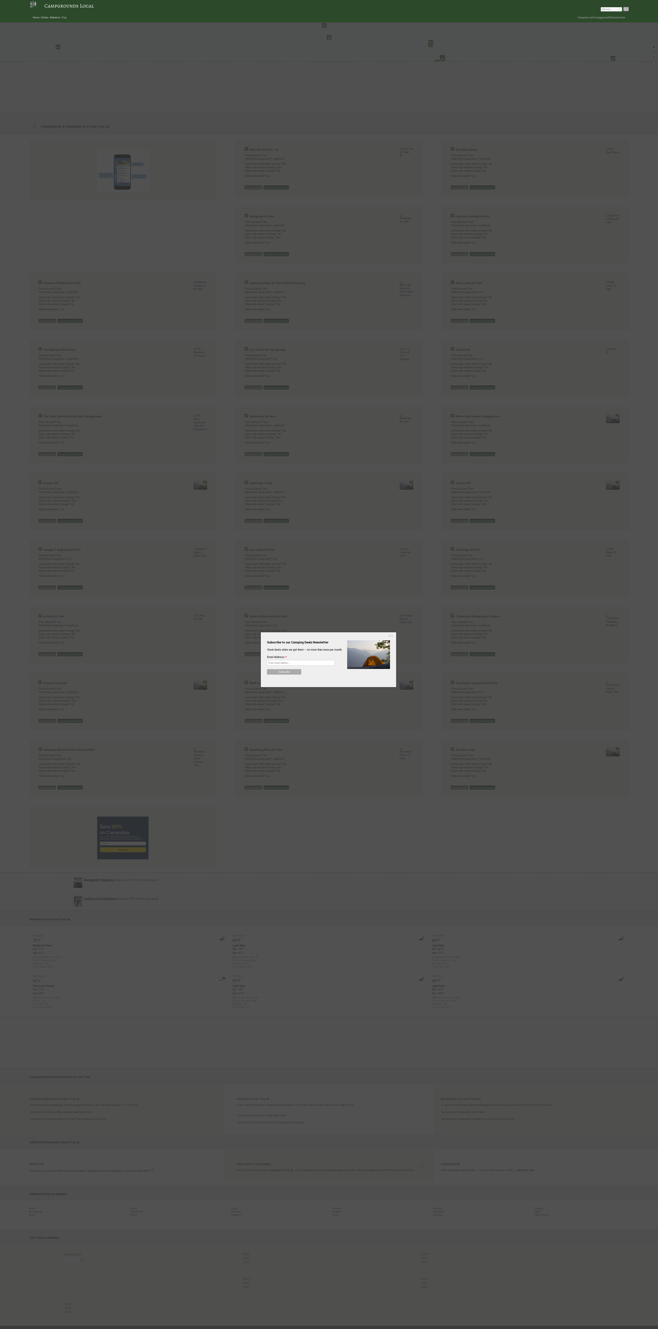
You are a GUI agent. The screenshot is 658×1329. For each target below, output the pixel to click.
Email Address (277, 657)
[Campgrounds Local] (36, 5)
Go (626, 9)
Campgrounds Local (69, 5)
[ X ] (390, 635)
